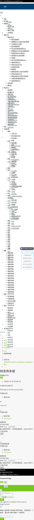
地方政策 (10, 339)
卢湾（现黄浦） (12, 152)
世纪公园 (14, 200)
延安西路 (14, 194)
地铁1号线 (10, 253)
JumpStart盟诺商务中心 (18, 78)
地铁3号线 (11, 257)
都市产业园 (11, 30)
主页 (5, 351)
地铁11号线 (11, 275)
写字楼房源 (11, 313)
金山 (9, 234)
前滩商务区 (14, 207)
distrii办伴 (11, 92)
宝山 (9, 227)
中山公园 (14, 175)
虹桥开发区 (14, 177)
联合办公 (6, 87)
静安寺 (13, 163)
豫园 (12, 145)
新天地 (13, 156)
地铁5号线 (11, 262)
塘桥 (12, 224)
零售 (5, 131)
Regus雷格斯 (15, 39)
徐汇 (9, 201)
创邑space (11, 127)
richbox (13, 69)
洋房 (9, 24)
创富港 (13, 58)
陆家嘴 (13, 204)
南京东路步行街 (16, 146)
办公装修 (10, 346)
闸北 (9, 178)
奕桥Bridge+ (11, 120)
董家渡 (13, 147)
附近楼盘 (7, 347)
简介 (5, 340)
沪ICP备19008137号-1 (6, 472)
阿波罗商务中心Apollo (18, 53)
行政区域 (6, 137)
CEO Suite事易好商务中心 (18, 48)
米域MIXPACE (11, 99)
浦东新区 (10, 198)
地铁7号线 (11, 269)
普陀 (9, 220)
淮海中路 (14, 154)
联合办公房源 (11, 301)
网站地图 (2, 470)
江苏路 (13, 172)
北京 (9, 239)
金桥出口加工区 (16, 226)
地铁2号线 (11, 255)
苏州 (9, 236)
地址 (5, 343)
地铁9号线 (11, 271)
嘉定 (9, 225)
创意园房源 (11, 315)
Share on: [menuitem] (6, 359)
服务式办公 (11, 37)
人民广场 (14, 133)
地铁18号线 (11, 305)
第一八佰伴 (14, 209)
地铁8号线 (11, 264)
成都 (9, 248)
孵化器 (10, 85)
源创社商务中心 (16, 62)
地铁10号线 (11, 273)
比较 (1, 482)
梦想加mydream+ (12, 117)
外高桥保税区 (15, 228)
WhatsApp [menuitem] (7, 362)
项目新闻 (10, 330)
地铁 (5, 262)
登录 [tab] (6, 486)
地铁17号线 (11, 289)
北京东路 (14, 138)
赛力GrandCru (15, 46)
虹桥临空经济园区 (16, 196)
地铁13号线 (11, 294)
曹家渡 (13, 165)
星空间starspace (13, 113)
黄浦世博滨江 (15, 159)
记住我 (4, 497)
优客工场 (10, 94)
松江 (9, 232)
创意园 (6, 23)
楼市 (9, 333)
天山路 (13, 179)
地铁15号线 (11, 285)
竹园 (12, 221)
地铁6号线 (11, 266)
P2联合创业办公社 (16, 64)
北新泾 (13, 191)
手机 (2, 427)
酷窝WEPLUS (11, 103)
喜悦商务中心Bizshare (18, 55)
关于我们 (6, 328)
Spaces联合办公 (12, 115)
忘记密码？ (10, 497)
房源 (5, 309)
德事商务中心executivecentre (20, 42)
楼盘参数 (7, 345)
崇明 (9, 230)
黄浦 (9, 141)
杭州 (9, 251)
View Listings (7, 418)
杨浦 (9, 205)
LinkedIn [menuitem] (28, 362)
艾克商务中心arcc (16, 44)
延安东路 (14, 152)
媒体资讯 (10, 328)
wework (10, 90)
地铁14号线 (11, 282)
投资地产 (10, 337)
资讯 (5, 324)
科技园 (10, 22)
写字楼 (6, 12)
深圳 (9, 246)
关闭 (5, 482)
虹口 (9, 203)
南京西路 (14, 171)
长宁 (9, 180)
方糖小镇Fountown (13, 101)
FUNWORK (10, 109)
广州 (9, 243)
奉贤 (9, 223)
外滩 (12, 140)
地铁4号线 (10, 259)
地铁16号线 (11, 287)
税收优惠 (10, 342)
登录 (2, 499)
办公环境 (10, 344)
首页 (5, 6)
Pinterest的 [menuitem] (13, 362)
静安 (9, 159)
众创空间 (10, 83)
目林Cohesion (15, 67)
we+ (9, 108)
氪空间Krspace (12, 97)
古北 (12, 198)
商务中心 (6, 35)
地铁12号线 (11, 278)
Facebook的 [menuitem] (20, 362)
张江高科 (14, 212)
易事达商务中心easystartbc (19, 71)
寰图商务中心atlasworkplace (20, 51)
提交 (2, 433)
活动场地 (10, 29)
